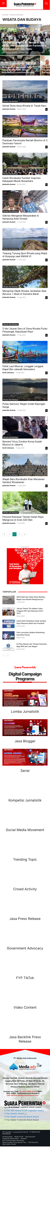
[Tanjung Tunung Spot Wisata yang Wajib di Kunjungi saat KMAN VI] (25, 239)
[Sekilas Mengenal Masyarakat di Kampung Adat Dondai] (25, 201)
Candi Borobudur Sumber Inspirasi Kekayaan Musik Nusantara (21, 179)
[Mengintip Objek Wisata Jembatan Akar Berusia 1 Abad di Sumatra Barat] (25, 277)
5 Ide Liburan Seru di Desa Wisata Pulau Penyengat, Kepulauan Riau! (24, 330)
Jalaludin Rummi (8, 109)
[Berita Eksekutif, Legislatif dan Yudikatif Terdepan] (24, 5)
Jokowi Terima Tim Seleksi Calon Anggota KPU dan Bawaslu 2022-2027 (30, 610)
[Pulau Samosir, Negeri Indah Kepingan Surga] (25, 390)
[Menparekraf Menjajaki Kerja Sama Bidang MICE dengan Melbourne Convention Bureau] (20, 66)
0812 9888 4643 (29, 1091)
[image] (25, 698)
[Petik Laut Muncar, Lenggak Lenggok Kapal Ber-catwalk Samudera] (25, 352)
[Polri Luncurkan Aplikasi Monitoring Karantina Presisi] (8, 635)
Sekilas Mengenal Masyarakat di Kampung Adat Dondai (20, 217)
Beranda (5, 15)
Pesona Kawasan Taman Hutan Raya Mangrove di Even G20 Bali (22, 518)
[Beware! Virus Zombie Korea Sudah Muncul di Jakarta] (25, 427)
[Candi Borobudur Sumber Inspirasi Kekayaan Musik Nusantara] (25, 164)
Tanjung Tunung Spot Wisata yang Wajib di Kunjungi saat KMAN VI (24, 255)
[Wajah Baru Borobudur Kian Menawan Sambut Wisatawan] (25, 465)
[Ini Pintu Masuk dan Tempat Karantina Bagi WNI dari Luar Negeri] (8, 647)
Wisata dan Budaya (9, 39)
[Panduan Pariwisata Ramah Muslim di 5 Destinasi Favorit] (25, 126)
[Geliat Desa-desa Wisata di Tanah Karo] (25, 91)
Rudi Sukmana (8, 372)
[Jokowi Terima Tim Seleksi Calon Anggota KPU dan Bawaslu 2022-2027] (8, 611)
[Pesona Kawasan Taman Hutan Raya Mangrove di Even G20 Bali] (25, 502)
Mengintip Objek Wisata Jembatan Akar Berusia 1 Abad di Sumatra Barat (24, 292)
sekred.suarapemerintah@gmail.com (22, 1095)
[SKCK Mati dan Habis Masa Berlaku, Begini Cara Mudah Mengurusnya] (8, 600)
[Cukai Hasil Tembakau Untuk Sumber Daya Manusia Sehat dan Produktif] (8, 624)
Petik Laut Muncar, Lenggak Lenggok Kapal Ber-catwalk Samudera (22, 368)
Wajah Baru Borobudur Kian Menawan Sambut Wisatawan (23, 481)
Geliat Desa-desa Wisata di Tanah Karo (24, 105)
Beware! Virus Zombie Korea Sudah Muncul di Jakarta (22, 443)
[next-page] (24, 534)
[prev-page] (4, 534)
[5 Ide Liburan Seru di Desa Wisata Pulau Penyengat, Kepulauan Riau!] (25, 314)
